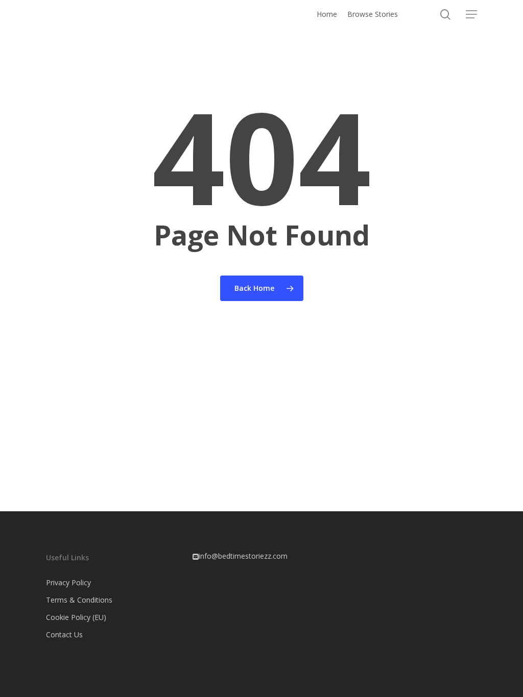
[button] (471, 14)
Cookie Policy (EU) (76, 617)
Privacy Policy (68, 582)
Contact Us (64, 634)
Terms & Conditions (79, 600)
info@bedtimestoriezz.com (243, 556)
